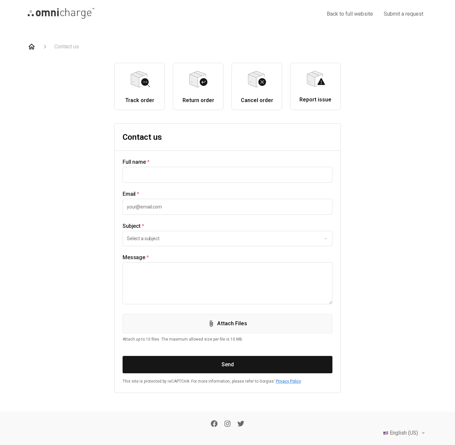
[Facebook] (214, 424)
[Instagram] (227, 424)
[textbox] (227, 175)
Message (136, 257)
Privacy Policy (288, 381)
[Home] (32, 47)
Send (228, 364)
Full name (136, 162)
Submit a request (403, 14)
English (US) (404, 433)
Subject (133, 226)
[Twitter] (241, 424)
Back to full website (350, 14)
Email (131, 194)
